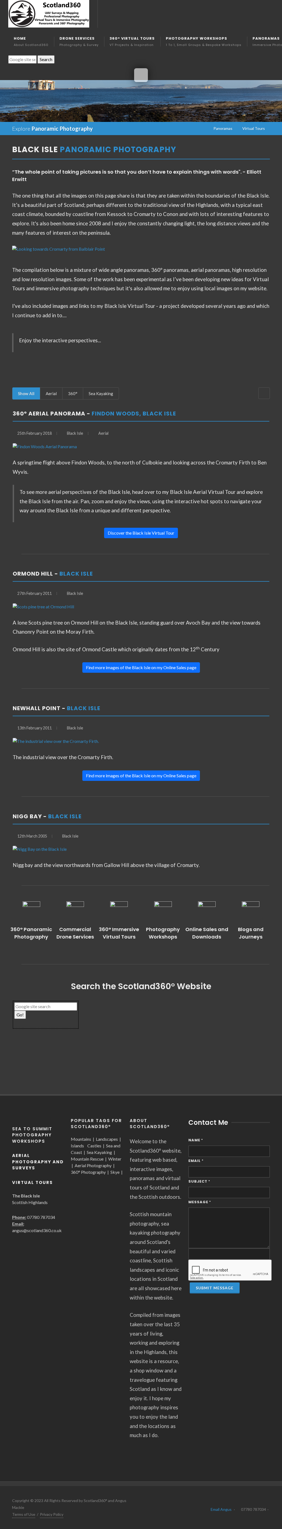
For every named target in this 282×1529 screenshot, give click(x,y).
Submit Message (215, 1287)
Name (195, 1140)
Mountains (81, 1139)
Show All (26, 393)
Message (199, 1202)
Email (196, 1160)
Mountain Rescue (87, 1158)
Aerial (51, 393)
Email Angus (221, 1509)
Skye (115, 1172)
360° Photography (88, 1172)
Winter (114, 1158)
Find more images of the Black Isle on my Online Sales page (141, 667)
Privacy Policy (51, 1514)
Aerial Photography (93, 1165)
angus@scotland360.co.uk (37, 1230)
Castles (94, 1145)
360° (72, 393)
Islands (77, 1145)
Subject (199, 1181)
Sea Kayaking (101, 393)
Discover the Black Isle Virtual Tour (141, 532)
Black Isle (75, 433)
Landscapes (107, 1139)
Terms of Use (23, 1514)
